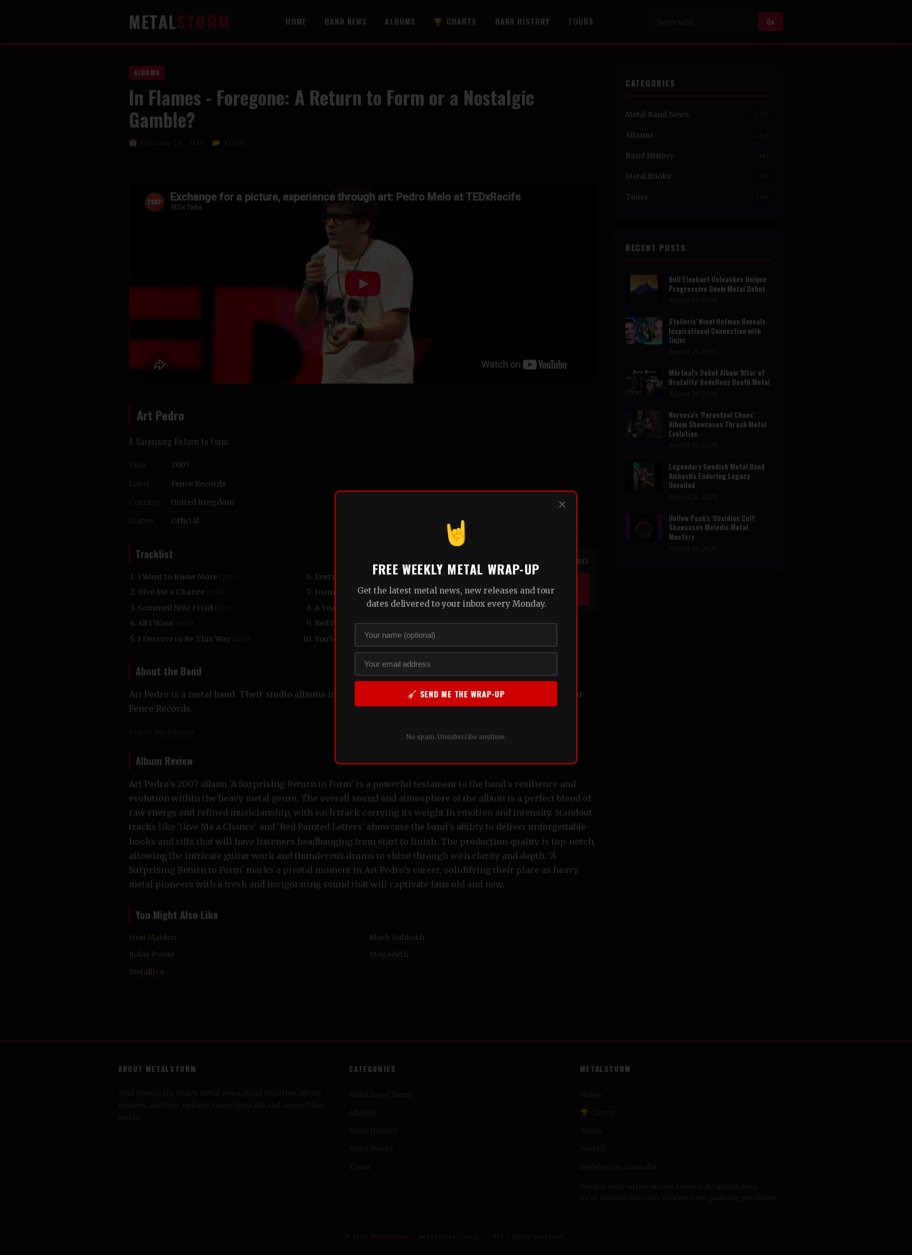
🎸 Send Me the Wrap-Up (456, 694)
